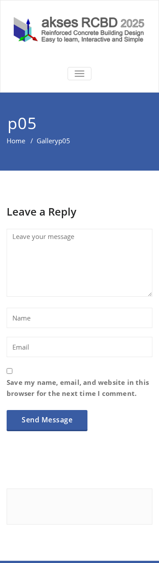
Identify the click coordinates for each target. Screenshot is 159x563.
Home (16, 140)
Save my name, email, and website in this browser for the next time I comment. (78, 388)
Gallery (47, 140)
